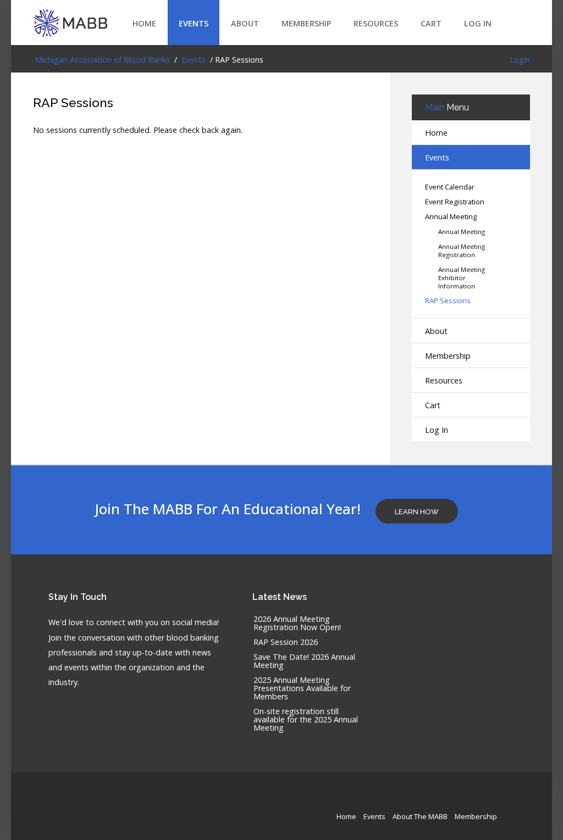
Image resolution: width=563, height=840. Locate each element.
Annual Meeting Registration (461, 250)
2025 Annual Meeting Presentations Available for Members (302, 689)
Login (520, 59)
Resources (376, 23)
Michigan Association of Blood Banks (101, 59)
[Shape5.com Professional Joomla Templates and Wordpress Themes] (56, 799)
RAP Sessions (73, 102)
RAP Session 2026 (285, 642)
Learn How (417, 512)
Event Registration (454, 202)
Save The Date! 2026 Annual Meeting (304, 661)
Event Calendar (449, 187)
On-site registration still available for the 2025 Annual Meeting (305, 720)
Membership (306, 23)
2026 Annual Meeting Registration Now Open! (297, 623)
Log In (478, 23)
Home (144, 23)
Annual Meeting (451, 217)
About (245, 23)
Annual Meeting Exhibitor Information (461, 277)
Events (193, 23)
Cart (431, 23)
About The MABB (420, 816)
